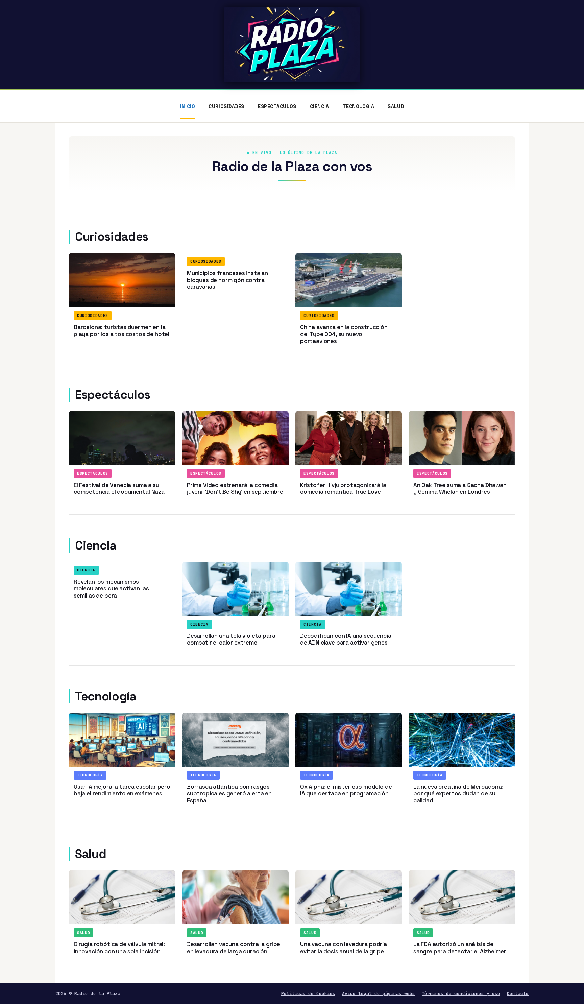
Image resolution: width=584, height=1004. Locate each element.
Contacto (518, 993)
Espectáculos (277, 106)
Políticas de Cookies (308, 993)
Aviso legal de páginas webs (378, 993)
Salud (396, 106)
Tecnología (358, 106)
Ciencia (319, 106)
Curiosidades (226, 106)
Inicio (187, 106)
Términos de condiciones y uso (461, 993)
